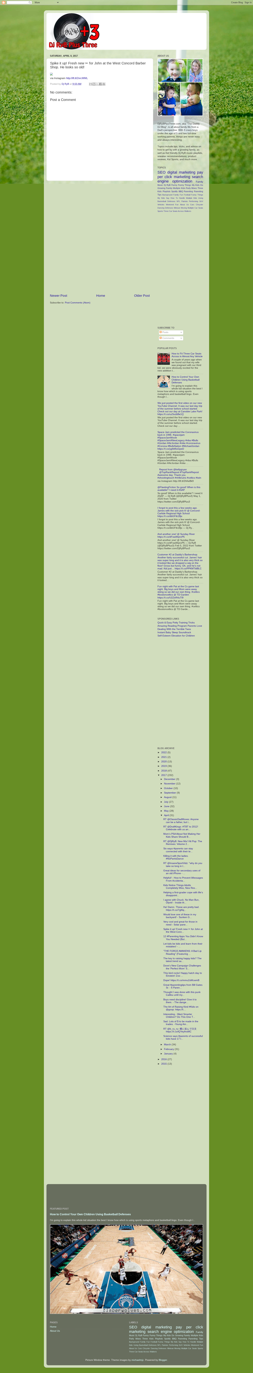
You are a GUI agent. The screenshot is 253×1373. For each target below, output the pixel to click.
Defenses (169, 208)
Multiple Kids (179, 188)
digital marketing (181, 172)
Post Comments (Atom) (77, 302)
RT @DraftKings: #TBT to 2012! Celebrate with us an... (180, 828)
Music (160, 185)
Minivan (177, 208)
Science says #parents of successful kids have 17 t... (183, 1037)
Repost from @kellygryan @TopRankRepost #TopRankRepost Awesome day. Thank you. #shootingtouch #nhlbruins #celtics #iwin (179, 473)
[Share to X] (97, 84)
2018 (164, 770)
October (168, 788)
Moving (184, 208)
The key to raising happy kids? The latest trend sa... (182, 959)
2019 (164, 766)
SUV (201, 201)
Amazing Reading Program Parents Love (179, 626)
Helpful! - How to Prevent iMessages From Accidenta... (183, 879)
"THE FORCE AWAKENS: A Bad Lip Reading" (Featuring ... (182, 952)
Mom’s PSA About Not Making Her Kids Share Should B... (181, 835)
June (167, 806)
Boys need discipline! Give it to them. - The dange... (180, 1001)
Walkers (187, 211)
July (166, 802)
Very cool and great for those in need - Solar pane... (180, 923)
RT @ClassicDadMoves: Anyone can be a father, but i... (181, 820)
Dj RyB (167, 185)
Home (100, 295)
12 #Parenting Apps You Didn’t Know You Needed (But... (183, 937)
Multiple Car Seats (195, 208)
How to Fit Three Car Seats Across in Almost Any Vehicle (187, 355)
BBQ (181, 191)
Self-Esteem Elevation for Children (176, 635)
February (169, 1049)
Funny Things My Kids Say (170, 1342)
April (167, 815)
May (166, 811)
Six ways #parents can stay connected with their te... (178, 850)
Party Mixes (191, 188)
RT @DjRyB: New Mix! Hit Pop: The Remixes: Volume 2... (182, 842)
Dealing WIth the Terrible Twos (174, 629)
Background (167, 195)
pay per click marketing (180, 174)
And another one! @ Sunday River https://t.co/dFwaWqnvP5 (176, 535)
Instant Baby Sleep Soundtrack (174, 632)
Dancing (160, 208)
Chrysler (199, 205)
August (168, 797)
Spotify (174, 191)
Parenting (188, 191)
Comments (168, 338)
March (168, 1044)
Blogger (163, 1360)
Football (187, 195)
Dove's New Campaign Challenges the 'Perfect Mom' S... (182, 967)
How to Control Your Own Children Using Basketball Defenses (185, 380)
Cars (192, 205)
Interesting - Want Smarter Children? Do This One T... (179, 1015)
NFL (178, 201)
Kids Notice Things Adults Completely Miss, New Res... (180, 886)
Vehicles (160, 205)
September (170, 792)
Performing (193, 201)
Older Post (142, 295)
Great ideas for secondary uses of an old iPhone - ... (181, 872)
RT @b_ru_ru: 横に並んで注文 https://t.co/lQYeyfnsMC (180, 1030)
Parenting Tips (195, 1339)
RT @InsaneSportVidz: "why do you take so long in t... (182, 864)
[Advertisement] (100, 237)
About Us (184, 205)
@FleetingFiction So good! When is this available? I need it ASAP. (178, 488)
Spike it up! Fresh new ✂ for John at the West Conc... (183, 930)
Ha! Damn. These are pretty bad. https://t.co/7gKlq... (181, 908)
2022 (164, 752)
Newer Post (58, 295)
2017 (164, 775)
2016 (164, 1059)
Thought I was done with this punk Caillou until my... (182, 993)
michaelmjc (137, 1360)
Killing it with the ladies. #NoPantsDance (175, 857)
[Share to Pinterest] (104, 84)
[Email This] (90, 84)
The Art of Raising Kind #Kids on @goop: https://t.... (180, 1008)
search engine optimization (180, 179)
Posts (165, 332)
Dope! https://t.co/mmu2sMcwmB (181, 980)
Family (199, 181)
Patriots (184, 201)
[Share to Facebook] (100, 84)
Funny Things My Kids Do (190, 185)
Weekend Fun (172, 205)
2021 (164, 757)
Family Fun (178, 195)
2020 (164, 761)
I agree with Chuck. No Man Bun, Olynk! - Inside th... (181, 901)
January (168, 1053)
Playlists (166, 191)
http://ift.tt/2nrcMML (77, 78)
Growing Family (164, 188)
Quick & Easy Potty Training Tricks (176, 622)
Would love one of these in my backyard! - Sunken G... (179, 916)
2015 (164, 1064)
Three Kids (148, 1339)
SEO (161, 172)
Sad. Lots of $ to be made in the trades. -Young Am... (180, 1022)
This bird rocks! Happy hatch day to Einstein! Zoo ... (182, 974)
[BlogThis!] (94, 84)
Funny (174, 185)
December (170, 779)
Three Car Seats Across (174, 211)
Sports (160, 211)
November (170, 783)
